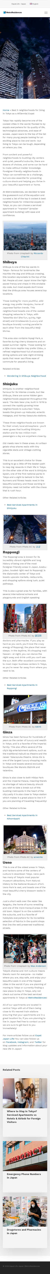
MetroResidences (37, 997)
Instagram (23, 1042)
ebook (13, 1042)
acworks (38, 857)
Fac (8, 1042)
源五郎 (38, 635)
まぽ (38, 546)
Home (6, 110)
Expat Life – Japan (19, 4)
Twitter (38, 1042)
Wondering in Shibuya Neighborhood (26, 376)
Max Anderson (38, 966)
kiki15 (38, 726)
